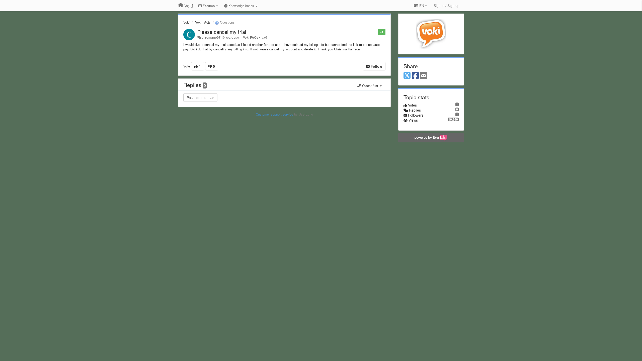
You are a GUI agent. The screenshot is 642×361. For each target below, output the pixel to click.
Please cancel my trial (221, 31)
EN (421, 5)
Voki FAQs (203, 22)
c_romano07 (211, 37)
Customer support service (274, 114)
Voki (186, 22)
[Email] (423, 75)
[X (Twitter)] (407, 75)
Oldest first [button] (370, 85)
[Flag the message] (375, 31)
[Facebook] (415, 75)
